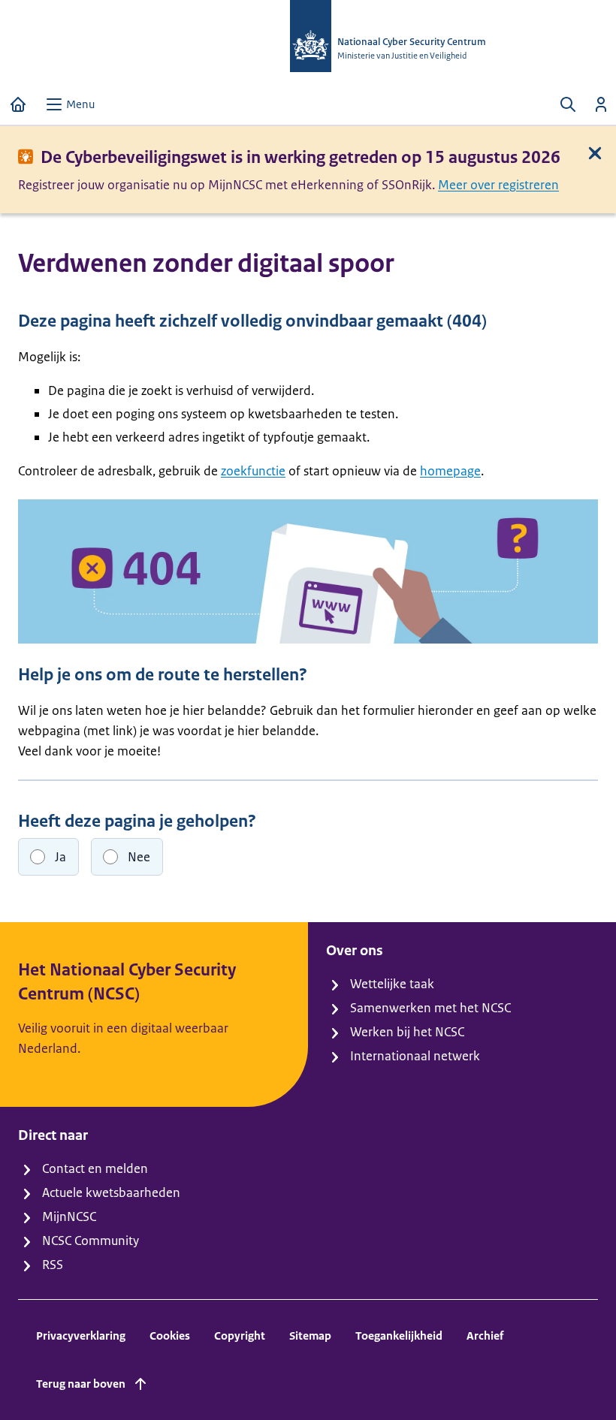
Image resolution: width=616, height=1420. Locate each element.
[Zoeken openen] (568, 104)
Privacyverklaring (80, 1335)
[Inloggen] (601, 104)
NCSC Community (90, 1240)
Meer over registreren (498, 184)
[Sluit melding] (595, 153)
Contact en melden (95, 1168)
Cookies (169, 1335)
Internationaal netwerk (415, 1056)
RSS (52, 1264)
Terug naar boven (80, 1383)
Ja (60, 857)
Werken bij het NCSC (407, 1032)
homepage (450, 471)
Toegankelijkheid (398, 1335)
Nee (139, 857)
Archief (485, 1335)
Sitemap (310, 1335)
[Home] (18, 104)
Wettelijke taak (392, 983)
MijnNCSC (69, 1216)
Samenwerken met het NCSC (430, 1007)
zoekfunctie (253, 471)
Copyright (239, 1335)
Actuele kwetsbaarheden (111, 1192)
